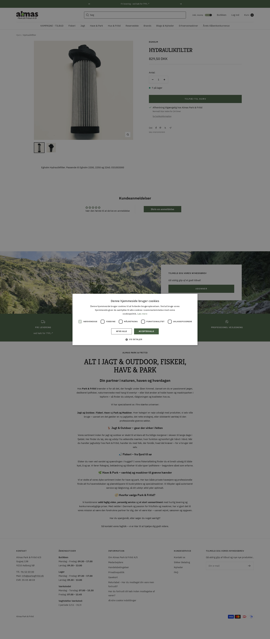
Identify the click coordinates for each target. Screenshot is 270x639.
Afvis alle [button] (121, 331)
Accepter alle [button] (146, 331)
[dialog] (135, 319)
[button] (135, 339)
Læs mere (142, 313)
